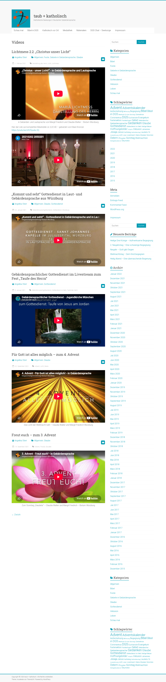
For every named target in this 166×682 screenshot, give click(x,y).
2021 (112, 153)
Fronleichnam (126, 120)
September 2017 (118, 496)
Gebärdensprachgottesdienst (42, 210)
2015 (112, 180)
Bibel (112, 61)
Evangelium (143, 117)
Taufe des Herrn (72, 290)
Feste (46, 57)
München (150, 135)
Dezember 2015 (117, 568)
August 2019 (116, 405)
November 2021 (117, 283)
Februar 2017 (116, 528)
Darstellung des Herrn (39, 63)
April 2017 (114, 519)
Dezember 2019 (117, 387)
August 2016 (116, 546)
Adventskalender (133, 108)
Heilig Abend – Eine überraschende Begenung (130, 258)
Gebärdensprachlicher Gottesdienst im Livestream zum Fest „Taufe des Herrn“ (56, 276)
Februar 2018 (116, 473)
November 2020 (117, 337)
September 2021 (118, 292)
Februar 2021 (116, 324)
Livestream (131, 135)
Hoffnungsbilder (118, 129)
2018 (112, 167)
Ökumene (125, 141)
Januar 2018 (116, 478)
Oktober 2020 (116, 342)
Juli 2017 (114, 505)
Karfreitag (127, 132)
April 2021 (114, 315)
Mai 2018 (114, 460)
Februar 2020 (116, 378)
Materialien (81, 30)
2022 (112, 149)
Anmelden (114, 196)
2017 (112, 171)
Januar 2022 (116, 274)
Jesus (121, 132)
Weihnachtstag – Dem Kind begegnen (127, 254)
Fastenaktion (115, 120)
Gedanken (135, 123)
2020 (112, 158)
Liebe (124, 135)
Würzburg (65, 210)
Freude (42, 447)
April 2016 (114, 555)
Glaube (80, 57)
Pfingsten (122, 138)
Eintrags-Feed (116, 200)
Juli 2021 (114, 301)
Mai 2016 (114, 550)
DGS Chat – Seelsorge (101, 30)
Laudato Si (145, 132)
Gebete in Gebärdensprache (63, 57)
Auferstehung (116, 111)
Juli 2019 (114, 410)
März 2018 (115, 469)
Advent (37, 366)
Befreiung (127, 111)
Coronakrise (140, 114)
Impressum (120, 30)
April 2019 (114, 423)
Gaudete (48, 447)
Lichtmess (55, 63)
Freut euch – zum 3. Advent (34, 435)
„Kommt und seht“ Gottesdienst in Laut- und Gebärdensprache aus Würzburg (47, 196)
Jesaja (113, 132)
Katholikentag (136, 132)
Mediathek (67, 30)
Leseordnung (114, 135)
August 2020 (116, 351)
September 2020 (118, 346)
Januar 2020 (116, 383)
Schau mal (18, 30)
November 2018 (117, 442)
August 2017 (116, 500)
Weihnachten (141, 138)
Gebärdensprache (118, 123)
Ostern (114, 137)
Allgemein (38, 57)
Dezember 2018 (117, 437)
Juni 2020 (114, 360)
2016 (112, 176)
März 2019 (115, 428)
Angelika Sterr (20, 57)
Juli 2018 (114, 451)
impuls (130, 129)
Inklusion (114, 84)
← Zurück (16, 514)
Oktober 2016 (116, 541)
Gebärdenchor (143, 120)
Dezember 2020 (117, 333)
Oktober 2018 (116, 446)
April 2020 (114, 369)
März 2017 (115, 523)
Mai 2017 (114, 514)
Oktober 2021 (116, 287)
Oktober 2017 (116, 491)
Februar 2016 (116, 564)
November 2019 (117, 392)
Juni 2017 (114, 510)
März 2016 (115, 559)
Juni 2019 (114, 414)
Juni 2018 (114, 455)
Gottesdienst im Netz (59, 290)
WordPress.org (117, 209)
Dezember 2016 (117, 537)
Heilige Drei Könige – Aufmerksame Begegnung (131, 240)
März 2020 (115, 373)
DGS (125, 117)
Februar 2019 (116, 432)
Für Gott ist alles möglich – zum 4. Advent (45, 354)
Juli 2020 (114, 355)
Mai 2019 (114, 419)
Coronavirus (116, 117)
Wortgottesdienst (115, 141)
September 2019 (118, 401)
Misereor (143, 135)
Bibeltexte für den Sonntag (127, 114)
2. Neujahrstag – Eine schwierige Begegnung (130, 245)
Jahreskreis (146, 129)
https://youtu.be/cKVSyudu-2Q (25, 130)
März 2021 (115, 319)
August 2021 (116, 296)
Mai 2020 (114, 364)
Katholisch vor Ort (51, 30)
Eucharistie (133, 117)
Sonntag (130, 138)
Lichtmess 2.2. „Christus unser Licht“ (41, 51)
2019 (112, 162)
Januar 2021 (116, 328)
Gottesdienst (57, 204)
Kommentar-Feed (118, 205)
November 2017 (117, 487)
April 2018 (114, 464)
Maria (46, 366)
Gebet (135, 120)
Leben (113, 88)
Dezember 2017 (117, 482)
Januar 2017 (116, 532)
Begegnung (135, 111)
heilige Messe (146, 126)
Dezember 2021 (117, 278)
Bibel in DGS (32, 30)
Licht (49, 63)
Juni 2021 (114, 305)
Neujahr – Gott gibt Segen (122, 249)
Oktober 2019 (116, 396)
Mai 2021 (114, 310)
